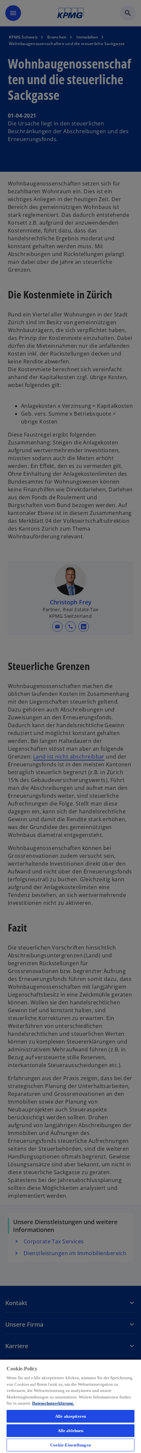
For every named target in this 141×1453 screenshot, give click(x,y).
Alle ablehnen (71, 1430)
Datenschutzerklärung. (53, 1403)
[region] (70, 1406)
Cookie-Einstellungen (70, 1445)
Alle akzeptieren (70, 1416)
